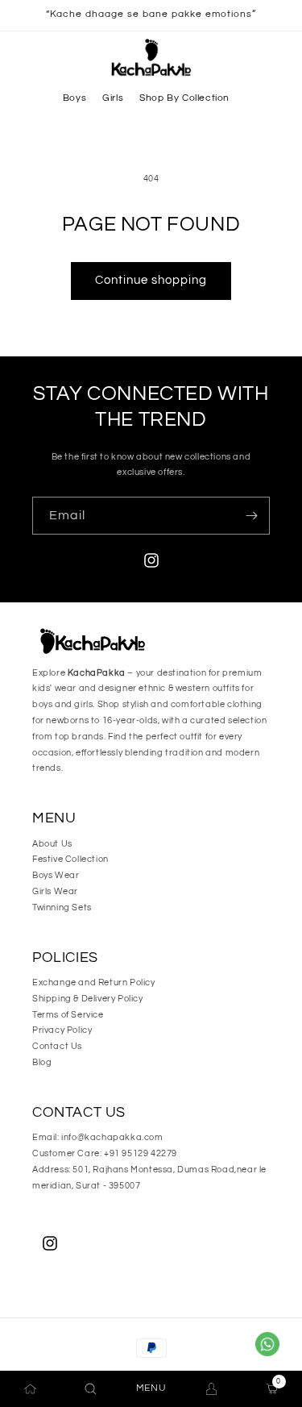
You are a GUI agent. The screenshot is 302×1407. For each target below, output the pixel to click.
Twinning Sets (62, 907)
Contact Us (57, 1046)
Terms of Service (68, 1014)
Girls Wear (55, 891)
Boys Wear (55, 875)
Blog (42, 1062)
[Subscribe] (251, 516)
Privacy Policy (62, 1030)
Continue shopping (151, 280)
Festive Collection (70, 859)
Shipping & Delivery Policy (87, 998)
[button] (74, 98)
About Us (52, 843)
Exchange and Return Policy (93, 982)
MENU (151, 1388)
